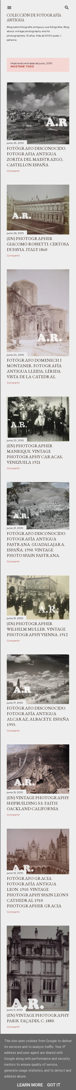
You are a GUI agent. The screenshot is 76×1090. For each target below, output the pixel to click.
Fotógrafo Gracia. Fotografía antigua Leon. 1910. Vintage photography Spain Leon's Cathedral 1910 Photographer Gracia (37, 892)
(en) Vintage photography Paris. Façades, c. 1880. (38, 1017)
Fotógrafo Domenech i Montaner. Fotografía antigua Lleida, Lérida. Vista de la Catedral (34, 368)
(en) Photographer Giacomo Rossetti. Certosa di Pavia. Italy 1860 (38, 244)
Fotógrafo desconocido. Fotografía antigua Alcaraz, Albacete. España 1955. (38, 716)
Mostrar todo (22, 66)
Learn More (30, 1084)
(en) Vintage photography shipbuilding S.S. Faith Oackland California (38, 803)
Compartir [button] (13, 170)
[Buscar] (66, 7)
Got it (54, 1084)
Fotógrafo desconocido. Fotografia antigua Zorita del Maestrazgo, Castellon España (36, 157)
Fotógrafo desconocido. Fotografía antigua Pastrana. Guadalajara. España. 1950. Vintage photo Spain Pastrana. (36, 544)
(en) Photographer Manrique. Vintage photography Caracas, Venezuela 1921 (35, 454)
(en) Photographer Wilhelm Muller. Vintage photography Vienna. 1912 (37, 629)
